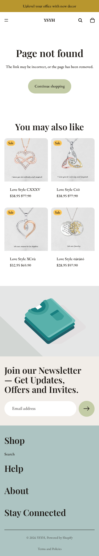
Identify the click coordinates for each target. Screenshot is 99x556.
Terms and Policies (50, 549)
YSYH (41, 537)
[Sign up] (87, 409)
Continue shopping (50, 86)
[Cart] (92, 20)
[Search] (80, 20)
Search (9, 453)
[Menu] (6, 20)
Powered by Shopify (60, 537)
